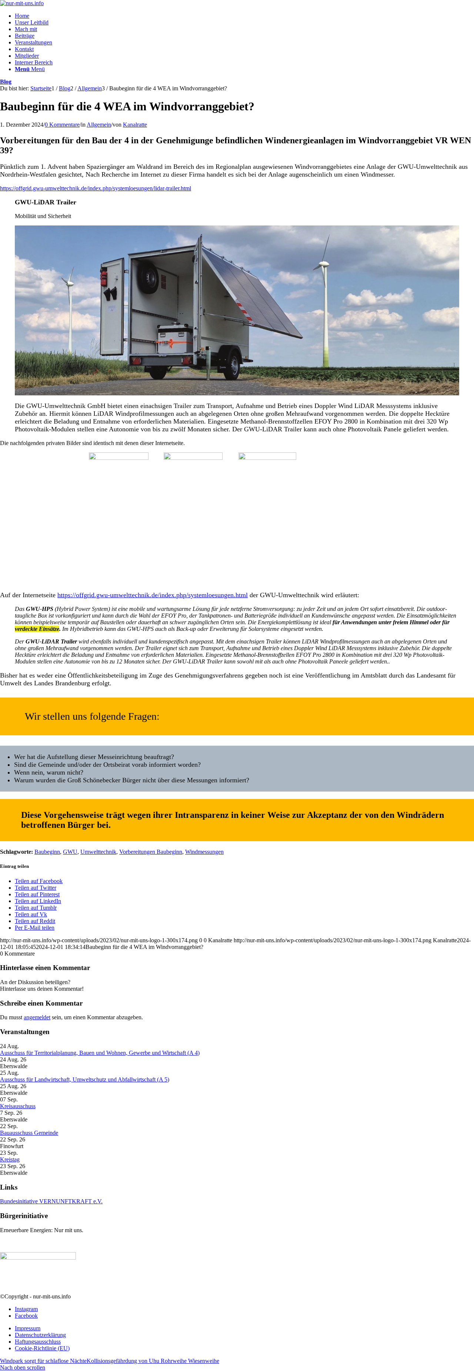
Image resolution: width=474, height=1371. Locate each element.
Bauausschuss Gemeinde (29, 1133)
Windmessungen (204, 852)
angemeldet (37, 1017)
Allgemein (99, 124)
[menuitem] (244, 16)
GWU (70, 852)
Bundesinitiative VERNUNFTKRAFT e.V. (51, 1201)
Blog (5, 81)
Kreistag (10, 1159)
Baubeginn (47, 852)
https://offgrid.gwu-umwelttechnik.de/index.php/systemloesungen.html (152, 595)
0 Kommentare (62, 124)
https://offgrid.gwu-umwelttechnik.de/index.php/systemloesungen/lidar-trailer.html (95, 188)
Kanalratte (135, 124)
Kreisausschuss (18, 1106)
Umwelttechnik (98, 852)
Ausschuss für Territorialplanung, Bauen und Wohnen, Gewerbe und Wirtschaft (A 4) (100, 1053)
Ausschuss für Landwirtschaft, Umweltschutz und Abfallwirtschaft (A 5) (84, 1079)
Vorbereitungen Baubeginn (150, 852)
